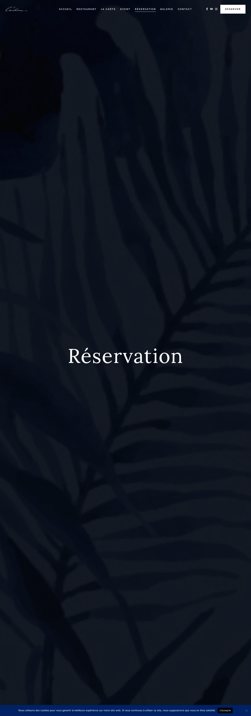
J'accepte (225, 710)
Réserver (233, 9)
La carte (108, 9)
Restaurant (86, 9)
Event (125, 9)
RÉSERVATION (145, 9)
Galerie (166, 9)
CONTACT (185, 9)
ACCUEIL (65, 9)
